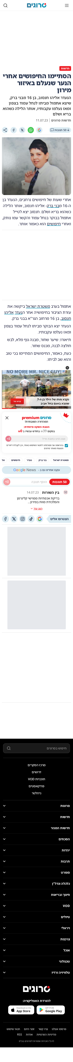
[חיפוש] (5, 5)
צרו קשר (43, 1029)
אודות (29, 1034)
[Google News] (39, 518)
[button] (67, 368)
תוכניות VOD (36, 779)
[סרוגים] (36, 989)
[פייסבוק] (5, 518)
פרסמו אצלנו (59, 1029)
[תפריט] (67, 5)
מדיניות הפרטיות (46, 1034)
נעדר (18, 312)
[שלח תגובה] (6, 481)
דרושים (36, 772)
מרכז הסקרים (37, 765)
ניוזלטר (36, 793)
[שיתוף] (5, 130)
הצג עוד (37, 508)
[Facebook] (14, 130)
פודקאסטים (36, 786)
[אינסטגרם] (22, 518)
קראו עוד (17, 401)
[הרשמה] (8, 439)
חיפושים (54, 223)
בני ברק (53, 205)
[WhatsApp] (31, 130)
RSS (19, 1034)
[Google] (39, 130)
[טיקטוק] (31, 518)
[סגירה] (7, 418)
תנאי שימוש (13, 1029)
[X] (22, 130)
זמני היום (29, 1029)
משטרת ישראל (38, 306)
